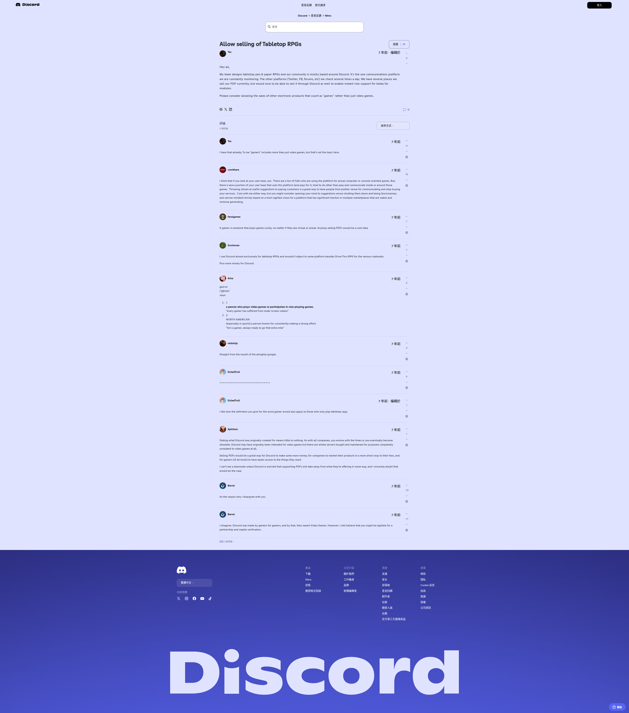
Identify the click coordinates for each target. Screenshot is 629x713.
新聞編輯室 (350, 591)
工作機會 (349, 579)
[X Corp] (225, 109)
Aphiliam (233, 429)
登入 (224, 542)
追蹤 (395, 44)
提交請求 (320, 5)
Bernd (231, 486)
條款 (423, 574)
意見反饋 (306, 5)
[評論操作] (407, 157)
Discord (302, 15)
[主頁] (27, 5)
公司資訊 (425, 608)
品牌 (346, 585)
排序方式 (386, 125)
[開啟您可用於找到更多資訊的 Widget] (617, 707)
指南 (423, 591)
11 (408, 110)
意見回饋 (387, 591)
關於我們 (349, 574)
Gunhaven (233, 245)
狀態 (308, 585)
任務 (384, 613)
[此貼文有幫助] (407, 53)
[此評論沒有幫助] (407, 151)
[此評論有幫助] (407, 141)
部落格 (386, 585)
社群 (384, 602)
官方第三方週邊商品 (394, 619)
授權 (423, 602)
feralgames (234, 217)
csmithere (233, 170)
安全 (384, 579)
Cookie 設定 (427, 585)
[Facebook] (220, 109)
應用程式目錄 (313, 591)
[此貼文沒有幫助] (407, 64)
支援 (384, 574)
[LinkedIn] (230, 109)
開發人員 (387, 608)
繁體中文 (186, 582)
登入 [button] (599, 5)
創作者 (386, 596)
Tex (229, 52)
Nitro (328, 15)
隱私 (423, 579)
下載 (308, 574)
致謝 (423, 596)
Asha (230, 278)
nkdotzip (233, 343)
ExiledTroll (234, 372)
